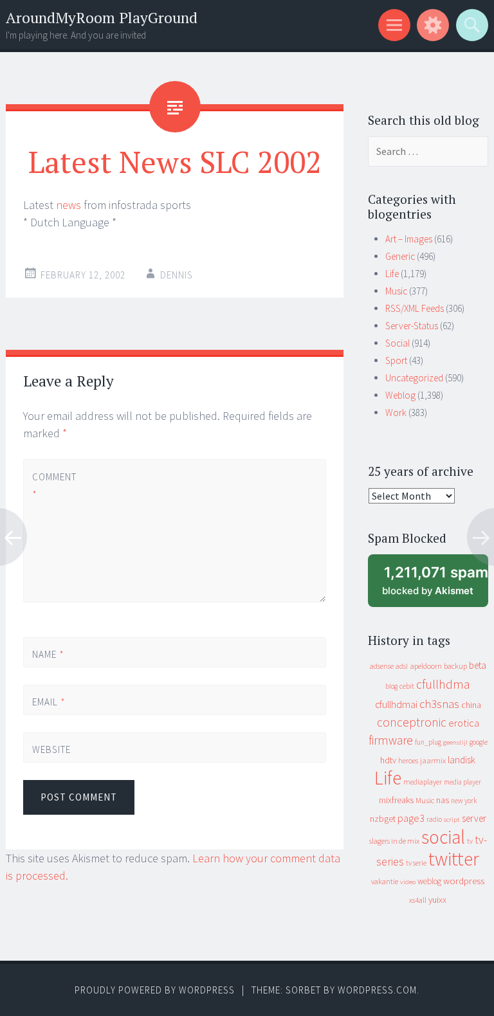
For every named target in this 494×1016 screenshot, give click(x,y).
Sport (396, 360)
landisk (461, 760)
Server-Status (411, 326)
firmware (391, 740)
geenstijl (455, 742)
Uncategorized (414, 378)
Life (392, 274)
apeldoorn (426, 666)
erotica (463, 722)
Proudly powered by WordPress (155, 990)
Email (49, 702)
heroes (408, 760)
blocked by (435, 585)
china (471, 705)
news (68, 204)
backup (455, 666)
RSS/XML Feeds (414, 308)
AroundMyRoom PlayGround (101, 18)
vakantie (384, 881)
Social (397, 343)
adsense (382, 666)
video (408, 882)
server (474, 818)
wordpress (463, 881)
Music (396, 291)
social (443, 837)
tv (470, 841)
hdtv (388, 760)
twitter (453, 859)
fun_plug (428, 742)
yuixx (437, 899)
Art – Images (408, 239)
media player (462, 781)
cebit (406, 686)
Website (51, 749)
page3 (411, 818)
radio (434, 819)
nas (442, 800)
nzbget (383, 818)
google (479, 742)
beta (477, 665)
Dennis (176, 275)
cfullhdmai (396, 704)
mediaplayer (422, 781)
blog (391, 686)
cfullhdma (443, 684)
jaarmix (433, 760)
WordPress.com (377, 990)
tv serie (416, 862)
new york (464, 800)
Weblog (400, 395)
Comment (53, 485)
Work (396, 412)
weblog (429, 881)
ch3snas (439, 703)
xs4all (417, 900)
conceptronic (411, 722)
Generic (400, 256)
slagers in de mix (394, 841)
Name (48, 654)
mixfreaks (396, 800)
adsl (402, 666)
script (452, 819)
